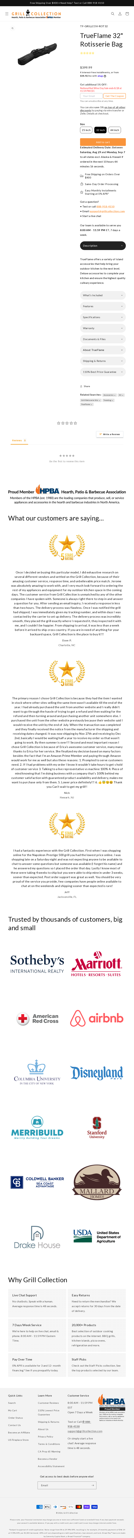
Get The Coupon (114, 95)
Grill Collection (70, 1513)
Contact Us (14, 1425)
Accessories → (110, 395)
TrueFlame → (86, 404)
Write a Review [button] (111, 434)
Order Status (15, 1417)
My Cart (12, 1410)
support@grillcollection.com (107, 211)
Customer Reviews (48, 1402)
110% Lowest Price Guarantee (48, 1412)
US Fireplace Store (18, 1439)
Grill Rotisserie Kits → (90, 400)
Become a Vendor (47, 1458)
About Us (43, 1429)
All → (121, 395)
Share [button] (87, 386)
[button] (6, 13)
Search (12, 1402)
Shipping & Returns (48, 1421)
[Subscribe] (92, 1485)
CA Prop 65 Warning (49, 1451)
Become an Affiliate (19, 1432)
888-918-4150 (105, 206)
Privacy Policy (45, 1436)
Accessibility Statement (51, 1466)
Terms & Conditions (49, 1444)
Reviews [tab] (17, 440)
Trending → (108, 400)
